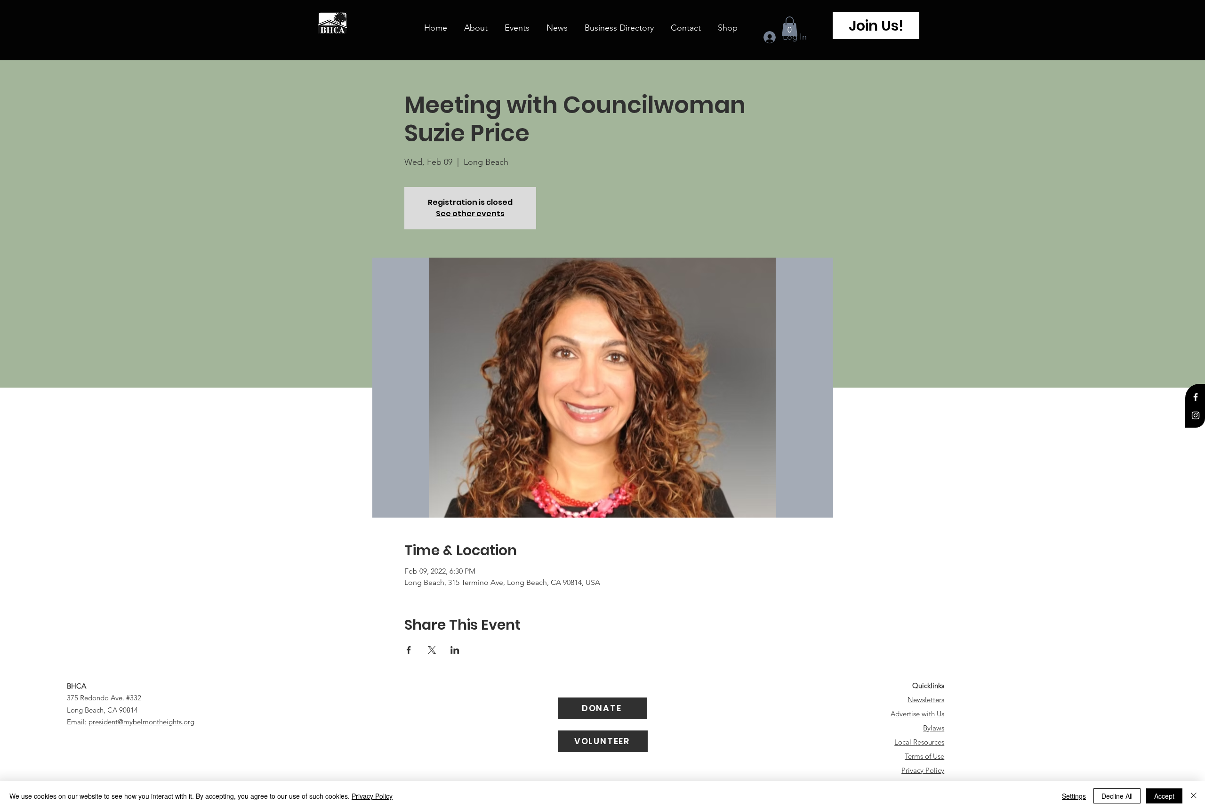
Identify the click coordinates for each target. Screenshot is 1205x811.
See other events (470, 213)
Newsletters (926, 699)
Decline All (1117, 796)
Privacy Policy (922, 770)
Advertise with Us (917, 713)
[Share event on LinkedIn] (454, 650)
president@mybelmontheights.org (141, 721)
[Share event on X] (431, 650)
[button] (789, 26)
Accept (1164, 796)
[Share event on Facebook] (408, 650)
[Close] (1193, 795)
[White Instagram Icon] (1195, 415)
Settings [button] (1074, 796)
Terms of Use (924, 756)
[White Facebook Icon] (1195, 397)
